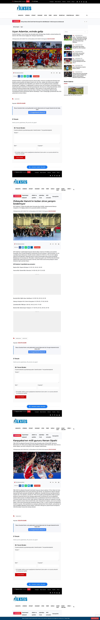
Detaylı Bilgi (67, 618)
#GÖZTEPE (17, 99)
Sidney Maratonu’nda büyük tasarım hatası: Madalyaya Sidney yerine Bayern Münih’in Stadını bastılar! (80, 75)
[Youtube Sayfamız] (86, 1)
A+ (57, 73)
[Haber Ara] (86, 15)
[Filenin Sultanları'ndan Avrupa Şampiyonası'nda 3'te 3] (68, 60)
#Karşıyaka (18, 338)
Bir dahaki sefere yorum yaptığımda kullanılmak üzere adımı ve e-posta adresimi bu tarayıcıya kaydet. (36, 153)
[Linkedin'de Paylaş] (30, 76)
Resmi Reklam (70, 15)
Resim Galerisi (58, 1)
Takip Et (37, 76)
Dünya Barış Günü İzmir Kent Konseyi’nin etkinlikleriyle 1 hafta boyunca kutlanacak (56, 196)
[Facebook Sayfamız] (79, 1)
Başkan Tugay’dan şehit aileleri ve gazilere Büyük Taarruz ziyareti (34, 196)
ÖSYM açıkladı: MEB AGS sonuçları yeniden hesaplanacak (49, 196)
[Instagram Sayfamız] (81, 1)
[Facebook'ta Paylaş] (19, 76)
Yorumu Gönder (19, 157)
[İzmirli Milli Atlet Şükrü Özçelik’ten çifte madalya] (68, 47)
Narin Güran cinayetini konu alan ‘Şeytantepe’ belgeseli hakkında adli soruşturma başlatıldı (44, 21)
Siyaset (34, 15)
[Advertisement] (63, 8)
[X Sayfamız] (77, 1)
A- (54, 73)
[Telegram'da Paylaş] (28, 76)
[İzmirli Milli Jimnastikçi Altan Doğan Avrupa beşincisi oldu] (68, 54)
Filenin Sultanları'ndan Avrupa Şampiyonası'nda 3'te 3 (79, 61)
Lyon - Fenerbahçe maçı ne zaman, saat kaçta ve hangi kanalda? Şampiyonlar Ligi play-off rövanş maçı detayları (80, 39)
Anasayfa (52, 1)
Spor (45, 15)
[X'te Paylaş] (22, 76)
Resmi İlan (61, 15)
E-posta (40, 145)
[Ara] (85, 31)
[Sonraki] (87, 22)
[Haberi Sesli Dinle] (51, 73)
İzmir (50, 15)
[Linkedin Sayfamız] (83, 1)
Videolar (64, 1)
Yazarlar (68, 1)
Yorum (16, 132)
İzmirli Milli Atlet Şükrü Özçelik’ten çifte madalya (79, 47)
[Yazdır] (60, 73)
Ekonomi (40, 15)
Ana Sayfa (16, 26)
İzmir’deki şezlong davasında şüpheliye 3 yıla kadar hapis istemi (41, 196)
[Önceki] (85, 22)
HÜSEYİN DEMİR (51, 38)
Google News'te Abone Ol (38, 112)
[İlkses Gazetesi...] (24, 7)
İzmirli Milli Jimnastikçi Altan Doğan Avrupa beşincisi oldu (78, 54)
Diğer (77, 15)
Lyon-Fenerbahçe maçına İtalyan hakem (79, 67)
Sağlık (55, 15)
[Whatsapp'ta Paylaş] (25, 76)
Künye (73, 1)
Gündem (27, 15)
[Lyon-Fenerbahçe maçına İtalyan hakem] (68, 67)
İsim (15, 145)
